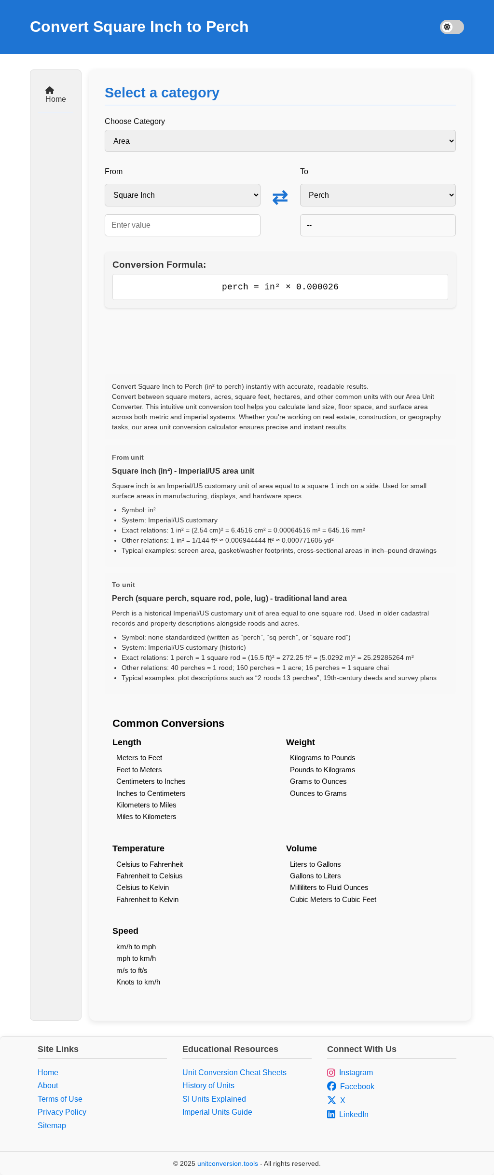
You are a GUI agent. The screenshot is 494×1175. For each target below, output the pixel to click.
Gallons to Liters (315, 876)
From (114, 171)
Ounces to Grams (318, 793)
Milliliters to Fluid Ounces (329, 887)
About (48, 1085)
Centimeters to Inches (151, 781)
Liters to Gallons (315, 864)
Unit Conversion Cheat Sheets (234, 1072)
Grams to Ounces (318, 781)
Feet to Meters (139, 769)
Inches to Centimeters (151, 793)
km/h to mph (136, 947)
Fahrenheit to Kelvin (147, 899)
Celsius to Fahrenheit (149, 864)
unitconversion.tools (227, 1163)
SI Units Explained (214, 1099)
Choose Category (135, 121)
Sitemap (52, 1125)
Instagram (356, 1072)
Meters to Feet (139, 757)
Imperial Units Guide (217, 1112)
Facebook (357, 1086)
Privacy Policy (62, 1112)
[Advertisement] (280, 341)
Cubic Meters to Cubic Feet (333, 899)
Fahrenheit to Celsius (149, 876)
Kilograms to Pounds (323, 757)
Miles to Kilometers (146, 816)
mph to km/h (136, 958)
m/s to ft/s (132, 970)
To (304, 171)
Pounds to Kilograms (323, 769)
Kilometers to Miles (146, 805)
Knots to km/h (138, 982)
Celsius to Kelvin (142, 887)
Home (55, 99)
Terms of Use (60, 1099)
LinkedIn (354, 1114)
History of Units (208, 1085)
